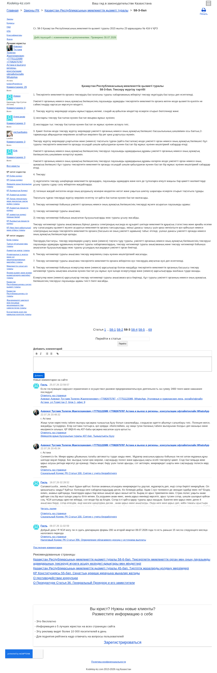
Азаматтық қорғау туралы (18, 250)
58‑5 (141, 329)
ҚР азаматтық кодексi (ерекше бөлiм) (16, 215)
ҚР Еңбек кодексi (14, 176)
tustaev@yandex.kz (14, 84)
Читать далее (48, 508)
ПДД (9, 27)
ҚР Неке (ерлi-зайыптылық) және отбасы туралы (19, 229)
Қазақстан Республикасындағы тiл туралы (17, 293)
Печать (204, 14)
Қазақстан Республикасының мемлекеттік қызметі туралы (86, 10)
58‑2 (120, 329)
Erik (15, 150)
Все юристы (13, 166)
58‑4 (134, 329)
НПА (9, 31)
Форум (10, 39)
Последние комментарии (47, 547)
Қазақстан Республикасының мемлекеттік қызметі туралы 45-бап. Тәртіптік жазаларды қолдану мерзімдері (111, 568)
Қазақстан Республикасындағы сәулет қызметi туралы (19, 284)
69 (150, 329)
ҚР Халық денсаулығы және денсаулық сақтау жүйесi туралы (17, 201)
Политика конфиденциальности (108, 662)
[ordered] (47, 353)
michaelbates (20, 132)
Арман (17, 96)
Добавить (39, 375)
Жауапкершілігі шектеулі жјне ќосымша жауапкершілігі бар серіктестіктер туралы (18, 304)
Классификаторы (14, 35)
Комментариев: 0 (16, 108)
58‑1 (113, 329)
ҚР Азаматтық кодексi (16, 195)
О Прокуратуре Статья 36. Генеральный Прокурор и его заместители (84, 582)
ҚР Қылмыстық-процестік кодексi (18, 222)
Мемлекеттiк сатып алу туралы (17, 267)
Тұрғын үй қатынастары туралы (17, 245)
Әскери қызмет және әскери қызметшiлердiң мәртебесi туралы (19, 275)
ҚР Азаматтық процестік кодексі (17, 209)
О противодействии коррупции (55, 578)
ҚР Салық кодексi (15, 180)
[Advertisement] (121, 62)
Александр (19, 116)
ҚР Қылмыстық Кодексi (17, 190)
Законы (10, 19)
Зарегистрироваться (122, 642)
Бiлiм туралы (12, 240)
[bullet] (51, 353)
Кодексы (10, 23)
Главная (12, 10)
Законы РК (31, 10)
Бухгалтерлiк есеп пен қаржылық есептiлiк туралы (19, 313)
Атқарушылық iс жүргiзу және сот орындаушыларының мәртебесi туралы (17, 258)
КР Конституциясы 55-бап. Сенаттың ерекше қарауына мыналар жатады (86, 573)
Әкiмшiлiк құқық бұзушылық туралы (19, 185)
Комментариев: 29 (17, 87)
